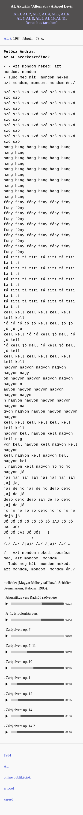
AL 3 (36, 14)
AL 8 (30, 18)
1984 (7, 755)
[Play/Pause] (7, 604)
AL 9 (39, 18)
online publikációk (17, 777)
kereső (8, 799)
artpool (9, 788)
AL (6, 766)
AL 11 (61, 18)
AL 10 (50, 18)
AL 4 (46, 14)
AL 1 (17, 14)
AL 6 (65, 14)
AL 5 (55, 14)
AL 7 (20, 18)
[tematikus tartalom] (41, 23)
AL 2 (27, 14)
